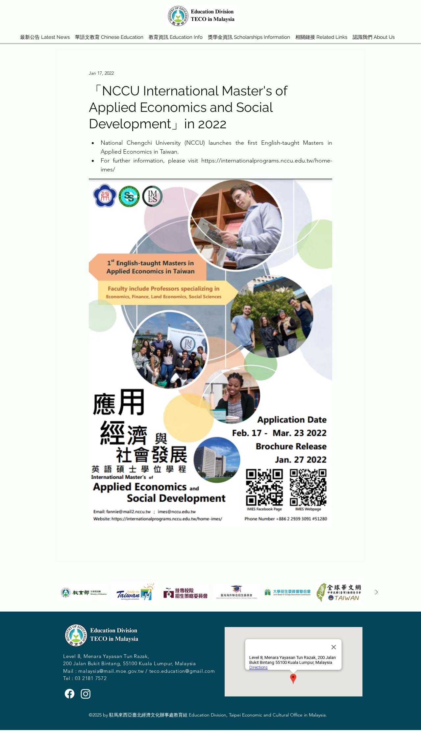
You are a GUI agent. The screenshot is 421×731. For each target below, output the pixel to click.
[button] (109, 34)
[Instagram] (85, 693)
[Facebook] (69, 693)
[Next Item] (376, 592)
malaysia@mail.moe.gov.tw (111, 671)
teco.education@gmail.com (182, 671)
